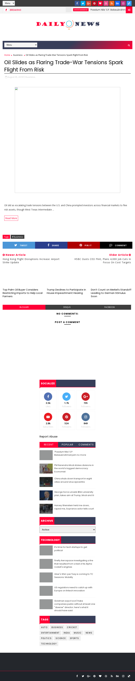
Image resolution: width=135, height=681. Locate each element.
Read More (11, 218)
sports (74, 638)
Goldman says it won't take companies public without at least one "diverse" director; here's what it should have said (74, 605)
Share (55, 245)
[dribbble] (106, 3)
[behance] (117, 3)
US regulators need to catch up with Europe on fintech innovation (73, 589)
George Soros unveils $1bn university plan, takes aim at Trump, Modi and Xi (74, 493)
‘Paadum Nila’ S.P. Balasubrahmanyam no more (70, 453)
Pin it (88, 245)
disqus (66, 307)
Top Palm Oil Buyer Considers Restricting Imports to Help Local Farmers (22, 293)
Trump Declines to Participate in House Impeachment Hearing (66, 291)
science (61, 638)
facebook (109, 307)
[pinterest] (94, 3)
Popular (67, 444)
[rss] (111, 3)
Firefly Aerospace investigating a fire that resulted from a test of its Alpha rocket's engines (73, 563)
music (78, 632)
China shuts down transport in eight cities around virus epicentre (73, 480)
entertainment (75, 10)
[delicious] (129, 3)
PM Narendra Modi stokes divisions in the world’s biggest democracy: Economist (74, 468)
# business (17, 236)
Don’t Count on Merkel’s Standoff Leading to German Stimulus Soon (111, 293)
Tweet (23, 245)
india (67, 632)
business (18, 54)
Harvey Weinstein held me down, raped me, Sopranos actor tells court (74, 507)
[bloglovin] (100, 3)
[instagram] (123, 3)
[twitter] (83, 3)
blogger (24, 307)
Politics (46, 638)
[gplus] (88, 3)
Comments (86, 444)
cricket (72, 627)
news (89, 632)
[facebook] (77, 3)
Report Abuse (48, 436)
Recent (49, 444)
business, (31, 76)
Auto (44, 627)
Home (7, 54)
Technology (49, 643)
